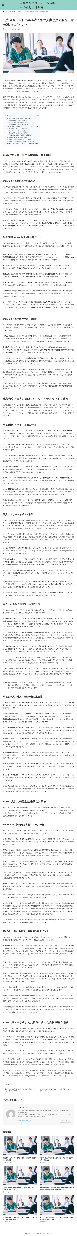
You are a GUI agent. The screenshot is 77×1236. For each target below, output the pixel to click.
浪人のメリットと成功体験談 (17, 131)
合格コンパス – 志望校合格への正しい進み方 (37, 5)
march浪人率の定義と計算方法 (18, 120)
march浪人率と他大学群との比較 (18, 124)
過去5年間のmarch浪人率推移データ (19, 122)
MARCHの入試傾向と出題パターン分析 (20, 139)
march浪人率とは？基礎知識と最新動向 (18, 118)
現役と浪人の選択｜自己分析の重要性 (20, 135)
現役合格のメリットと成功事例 (18, 129)
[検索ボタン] (73, 5)
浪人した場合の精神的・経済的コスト (20, 133)
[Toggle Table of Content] (36, 115)
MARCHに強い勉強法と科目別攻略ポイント (21, 141)
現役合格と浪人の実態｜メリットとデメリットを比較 (22, 127)
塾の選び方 (18, 29)
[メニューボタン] (3, 5)
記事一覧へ (65, 1121)
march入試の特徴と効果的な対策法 (17, 137)
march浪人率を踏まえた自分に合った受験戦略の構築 (22, 143)
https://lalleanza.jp (25, 1121)
